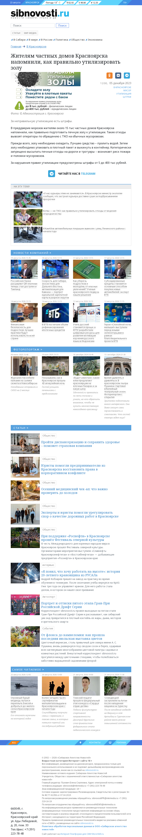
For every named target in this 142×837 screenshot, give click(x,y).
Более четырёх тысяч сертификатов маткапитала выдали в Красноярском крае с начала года (54, 703)
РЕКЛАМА (121, 742)
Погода (50, 2)
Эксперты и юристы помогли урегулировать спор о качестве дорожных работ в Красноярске (80, 514)
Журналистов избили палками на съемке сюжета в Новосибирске (24, 380)
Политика (61, 39)
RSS (14, 742)
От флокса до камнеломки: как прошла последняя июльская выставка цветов (73, 637)
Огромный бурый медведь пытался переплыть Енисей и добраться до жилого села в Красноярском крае (22, 704)
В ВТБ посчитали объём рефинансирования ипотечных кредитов (55, 327)
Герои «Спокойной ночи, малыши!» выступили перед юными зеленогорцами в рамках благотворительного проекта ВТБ (117, 333)
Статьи (16, 33)
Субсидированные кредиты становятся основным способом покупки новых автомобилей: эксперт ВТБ (116, 287)
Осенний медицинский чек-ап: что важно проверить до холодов (74, 491)
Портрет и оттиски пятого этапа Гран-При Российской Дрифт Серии (75, 605)
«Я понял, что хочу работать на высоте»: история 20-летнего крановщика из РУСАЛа (80, 573)
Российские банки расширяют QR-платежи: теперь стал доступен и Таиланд (24, 285)
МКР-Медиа (30, 33)
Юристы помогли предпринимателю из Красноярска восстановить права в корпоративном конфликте (73, 469)
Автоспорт (48, 596)
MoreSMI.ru (98, 833)
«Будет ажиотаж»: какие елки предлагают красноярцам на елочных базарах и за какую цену (86, 383)
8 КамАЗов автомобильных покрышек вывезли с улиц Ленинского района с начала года (84, 230)
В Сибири (19, 39)
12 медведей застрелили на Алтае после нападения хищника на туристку (115, 702)
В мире (33, 39)
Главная (16, 46)
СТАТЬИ (21, 428)
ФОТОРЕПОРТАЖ (28, 349)
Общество (78, 39)
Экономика (95, 39)
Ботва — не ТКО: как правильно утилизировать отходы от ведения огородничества (79, 212)
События (47, 628)
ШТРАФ (127, 96)
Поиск (62, 25)
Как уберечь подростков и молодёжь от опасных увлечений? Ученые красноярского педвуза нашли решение (86, 287)
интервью (48, 565)
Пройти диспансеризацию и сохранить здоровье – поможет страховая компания (80, 444)
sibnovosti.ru (91, 770)
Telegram (88, 174)
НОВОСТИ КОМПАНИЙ (32, 252)
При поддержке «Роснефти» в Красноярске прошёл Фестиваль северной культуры (75, 538)
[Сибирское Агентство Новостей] (40, 13)
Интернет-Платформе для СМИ (75, 833)
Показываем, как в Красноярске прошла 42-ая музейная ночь (53, 380)
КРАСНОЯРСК (32, 2)
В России (46, 39)
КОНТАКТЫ (95, 742)
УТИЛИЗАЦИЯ (123, 93)
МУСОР (127, 90)
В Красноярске (36, 46)
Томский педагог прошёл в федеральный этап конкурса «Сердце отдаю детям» (86, 702)
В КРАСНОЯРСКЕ (122, 87)
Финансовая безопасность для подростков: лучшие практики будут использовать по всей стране (23, 331)
